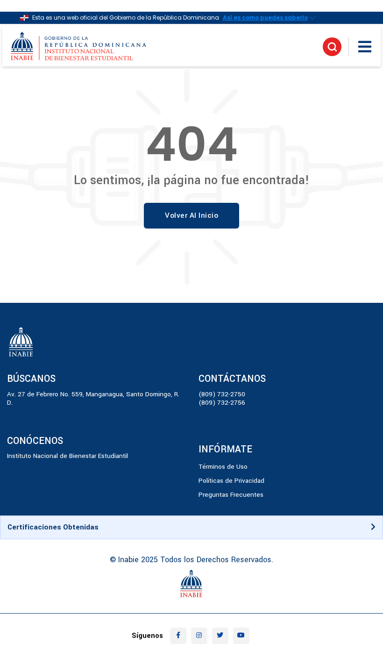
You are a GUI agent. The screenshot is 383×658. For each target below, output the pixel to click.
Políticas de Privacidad (231, 480)
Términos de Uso (223, 466)
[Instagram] (199, 636)
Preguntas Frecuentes (231, 494)
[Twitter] (220, 636)
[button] (191, 527)
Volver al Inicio (191, 215)
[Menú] (365, 47)
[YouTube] (241, 636)
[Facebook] (178, 636)
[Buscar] (332, 46)
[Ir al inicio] (79, 46)
